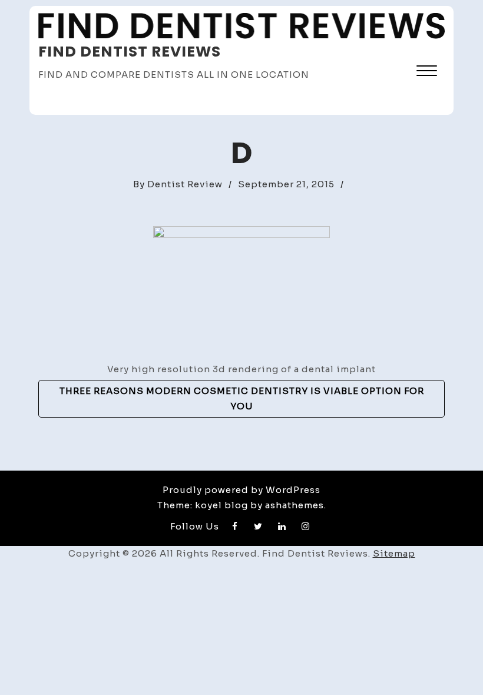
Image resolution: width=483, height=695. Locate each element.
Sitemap (394, 553)
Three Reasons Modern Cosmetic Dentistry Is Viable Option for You (241, 398)
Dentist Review (185, 184)
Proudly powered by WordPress (241, 489)
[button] (426, 72)
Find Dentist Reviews (129, 51)
